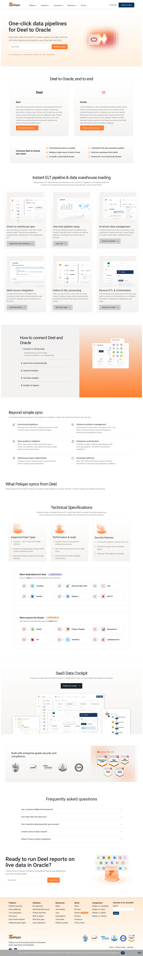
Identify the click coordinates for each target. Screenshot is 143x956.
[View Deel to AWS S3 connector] (107, 596)
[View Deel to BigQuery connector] (71, 596)
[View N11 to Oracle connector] (36, 639)
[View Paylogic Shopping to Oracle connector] (71, 629)
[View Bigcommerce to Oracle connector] (107, 629)
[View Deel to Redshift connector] (36, 596)
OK (123, 953)
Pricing (83, 5)
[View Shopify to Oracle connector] (36, 629)
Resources (71, 5)
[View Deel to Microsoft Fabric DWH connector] (71, 586)
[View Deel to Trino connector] (107, 586)
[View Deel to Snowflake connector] (36, 586)
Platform (32, 5)
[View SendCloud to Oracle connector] (71, 639)
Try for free (53, 880)
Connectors (58, 5)
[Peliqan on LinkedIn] (15, 949)
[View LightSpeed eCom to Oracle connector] (107, 639)
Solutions (44, 5)
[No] (139, 953)
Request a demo (59, 47)
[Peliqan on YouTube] (10, 949)
